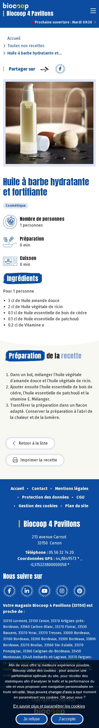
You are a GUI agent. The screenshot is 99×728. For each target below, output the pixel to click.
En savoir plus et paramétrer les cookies (49, 706)
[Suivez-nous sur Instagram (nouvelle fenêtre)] (62, 591)
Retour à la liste (33, 443)
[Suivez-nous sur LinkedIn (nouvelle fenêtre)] (27, 591)
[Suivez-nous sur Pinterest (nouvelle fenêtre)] (79, 591)
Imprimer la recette (38, 460)
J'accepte (67, 719)
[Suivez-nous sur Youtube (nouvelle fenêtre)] (44, 591)
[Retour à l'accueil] (15, 6)
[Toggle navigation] (93, 12)
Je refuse (31, 719)
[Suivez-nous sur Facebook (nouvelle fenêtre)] (9, 591)
